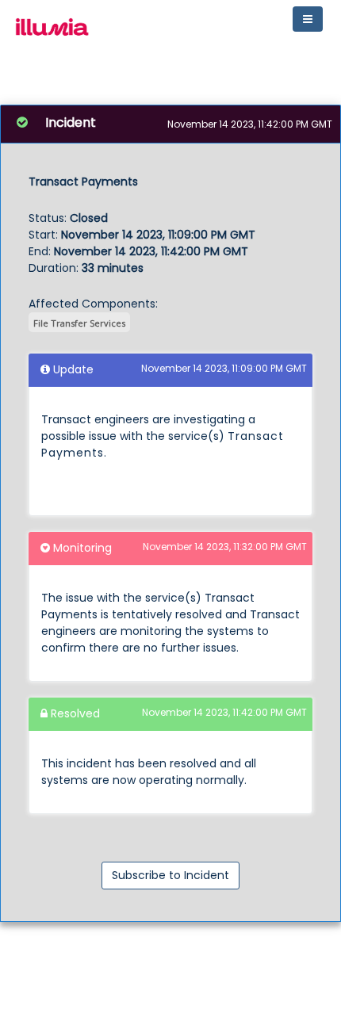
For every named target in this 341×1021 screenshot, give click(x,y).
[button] (51, 29)
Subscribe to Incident (170, 875)
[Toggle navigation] (308, 19)
